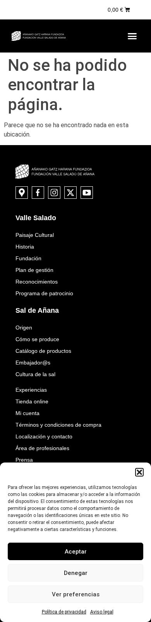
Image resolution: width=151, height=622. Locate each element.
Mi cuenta (27, 413)
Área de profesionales (42, 448)
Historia (24, 247)
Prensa (24, 460)
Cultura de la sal (35, 374)
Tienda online (31, 401)
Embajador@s (32, 362)
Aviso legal (101, 612)
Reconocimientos (36, 282)
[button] (139, 472)
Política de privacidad (64, 612)
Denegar (76, 572)
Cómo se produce (37, 339)
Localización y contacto (43, 436)
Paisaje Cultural (34, 235)
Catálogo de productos (43, 351)
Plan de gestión (34, 270)
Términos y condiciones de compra (58, 425)
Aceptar (76, 551)
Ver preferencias (76, 594)
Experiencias (31, 390)
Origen (23, 327)
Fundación (28, 258)
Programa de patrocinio (44, 293)
